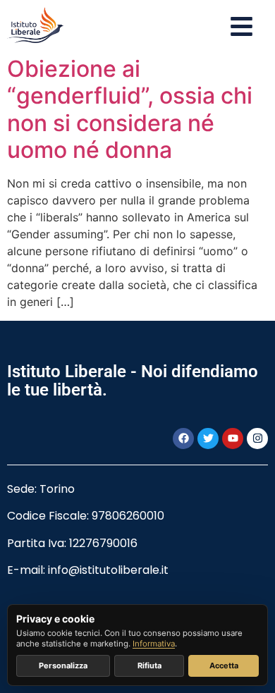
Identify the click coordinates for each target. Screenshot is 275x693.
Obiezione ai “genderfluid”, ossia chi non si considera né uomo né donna (129, 109)
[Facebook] (183, 438)
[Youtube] (232, 438)
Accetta (223, 665)
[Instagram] (257, 438)
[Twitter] (208, 438)
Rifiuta (149, 665)
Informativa (154, 644)
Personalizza (63, 665)
